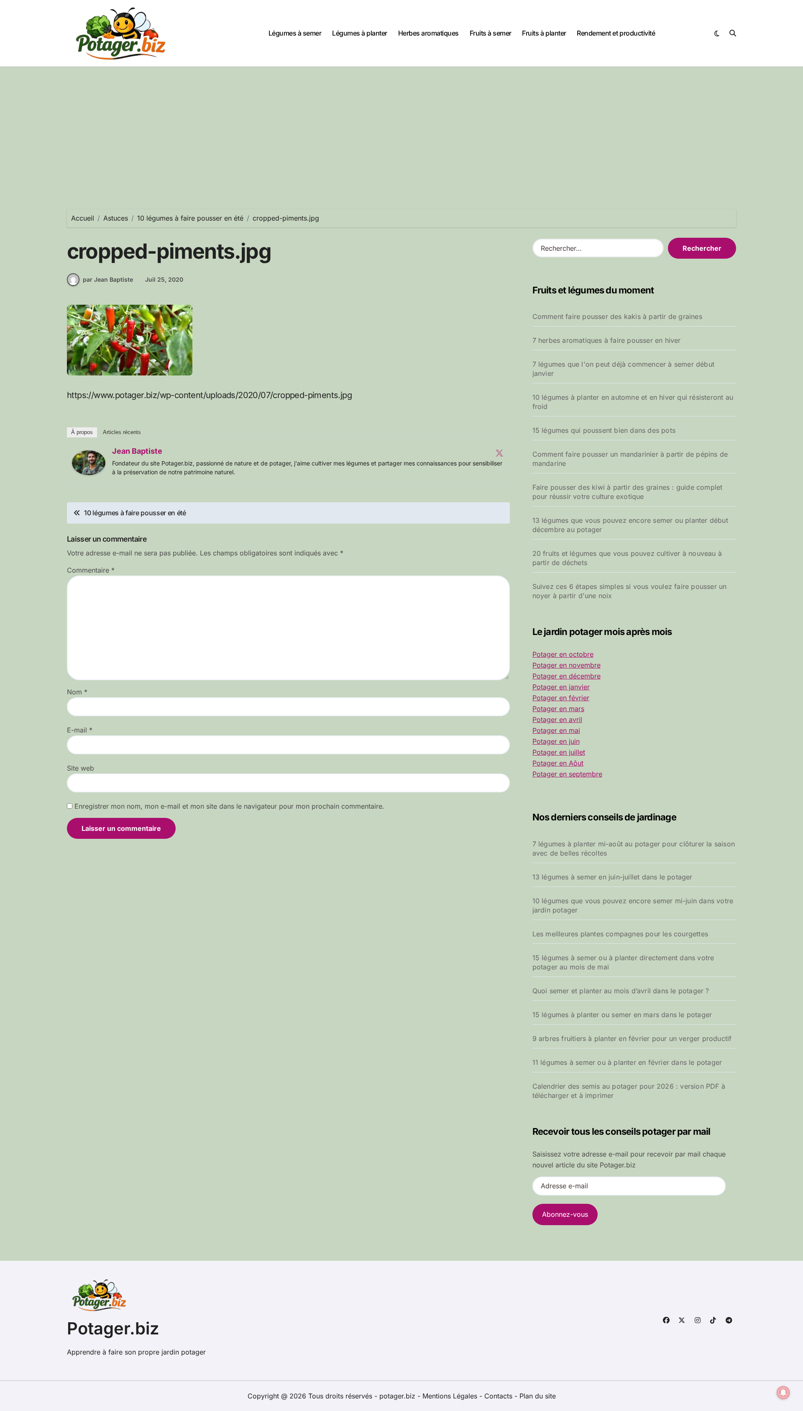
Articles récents (122, 432)
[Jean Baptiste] (88, 462)
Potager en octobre (562, 654)
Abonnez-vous (565, 1214)
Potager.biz (113, 1328)
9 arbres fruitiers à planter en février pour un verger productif (632, 1038)
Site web (80, 768)
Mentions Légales (450, 1396)
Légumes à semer (295, 33)
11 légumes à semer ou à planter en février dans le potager (627, 1062)
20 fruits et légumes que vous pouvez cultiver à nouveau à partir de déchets (627, 558)
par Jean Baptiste (108, 279)
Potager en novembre (566, 665)
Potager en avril (557, 719)
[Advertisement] (401, 129)
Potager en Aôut (557, 763)
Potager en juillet (558, 752)
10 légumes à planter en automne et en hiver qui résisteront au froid (632, 402)
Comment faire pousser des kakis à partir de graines (617, 316)
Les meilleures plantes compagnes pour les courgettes (620, 934)
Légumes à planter (359, 33)
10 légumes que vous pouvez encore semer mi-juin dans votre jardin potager (633, 905)
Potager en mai (556, 730)
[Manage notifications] (783, 1392)
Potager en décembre (566, 676)
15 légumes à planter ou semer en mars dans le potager (622, 1014)
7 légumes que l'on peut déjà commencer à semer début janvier (623, 369)
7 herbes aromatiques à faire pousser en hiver (606, 340)
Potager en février (560, 698)
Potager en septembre (567, 774)
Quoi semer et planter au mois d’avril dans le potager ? (620, 991)
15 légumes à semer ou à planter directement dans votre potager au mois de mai (623, 962)
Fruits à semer (490, 33)
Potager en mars (558, 708)
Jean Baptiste (137, 451)
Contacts (498, 1396)
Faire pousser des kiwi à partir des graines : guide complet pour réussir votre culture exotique (627, 492)
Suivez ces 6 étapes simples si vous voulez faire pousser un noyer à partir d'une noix (629, 591)
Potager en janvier (561, 687)
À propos (82, 432)
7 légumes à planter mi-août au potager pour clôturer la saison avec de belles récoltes (633, 848)
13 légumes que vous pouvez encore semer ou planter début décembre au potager (630, 525)
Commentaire (91, 570)
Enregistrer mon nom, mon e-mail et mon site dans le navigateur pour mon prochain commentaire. (229, 806)
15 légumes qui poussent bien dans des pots (603, 430)
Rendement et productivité (616, 33)
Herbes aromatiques (428, 33)
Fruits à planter (544, 33)
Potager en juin (556, 741)
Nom (77, 692)
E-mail (79, 730)
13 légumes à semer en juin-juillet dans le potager (612, 877)
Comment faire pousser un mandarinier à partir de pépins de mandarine (630, 459)
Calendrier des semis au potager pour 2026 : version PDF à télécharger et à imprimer (628, 1091)
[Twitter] (499, 453)
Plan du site (537, 1396)
